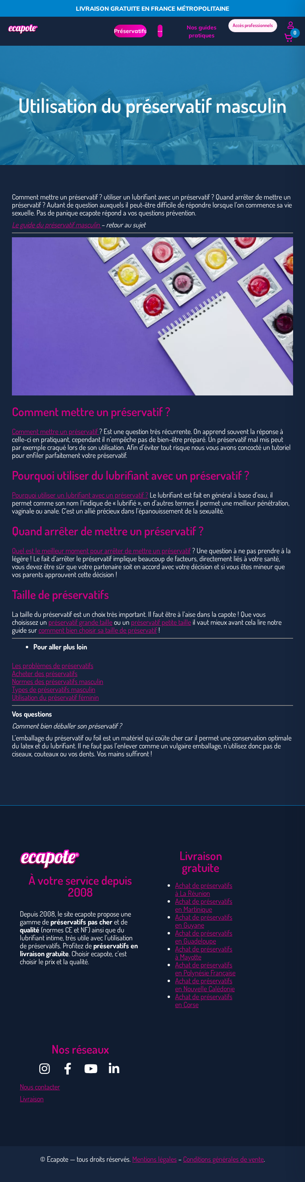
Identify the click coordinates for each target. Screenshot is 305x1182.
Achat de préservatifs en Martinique (203, 905)
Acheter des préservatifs (44, 673)
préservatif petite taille (161, 622)
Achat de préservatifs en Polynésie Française (205, 968)
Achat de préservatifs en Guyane (203, 921)
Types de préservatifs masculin (53, 689)
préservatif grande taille (80, 622)
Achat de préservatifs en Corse (203, 1000)
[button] (288, 37)
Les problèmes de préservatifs (52, 665)
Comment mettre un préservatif (55, 431)
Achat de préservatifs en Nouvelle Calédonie (205, 984)
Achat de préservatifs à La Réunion (203, 889)
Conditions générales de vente (223, 1159)
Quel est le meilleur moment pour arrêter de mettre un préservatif (101, 550)
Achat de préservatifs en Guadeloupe (203, 936)
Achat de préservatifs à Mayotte (203, 952)
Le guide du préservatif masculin (56, 224)
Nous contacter (40, 1086)
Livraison (32, 1098)
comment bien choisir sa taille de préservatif (98, 630)
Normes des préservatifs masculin (57, 681)
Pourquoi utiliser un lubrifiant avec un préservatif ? (80, 494)
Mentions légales (154, 1159)
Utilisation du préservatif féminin (55, 697)
